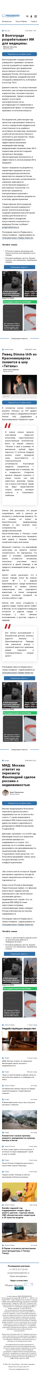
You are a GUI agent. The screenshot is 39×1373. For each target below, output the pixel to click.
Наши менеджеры (18, 1276)
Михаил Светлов (10, 47)
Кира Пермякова (17, 792)
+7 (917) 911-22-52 (18, 1269)
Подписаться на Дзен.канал (19, 54)
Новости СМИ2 (8, 298)
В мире (7, 760)
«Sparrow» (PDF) (24, 1358)
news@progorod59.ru (29, 1306)
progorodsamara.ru (10, 227)
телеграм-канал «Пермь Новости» (17, 238)
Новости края (9, 349)
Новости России (10, 1146)
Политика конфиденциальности (19, 1369)
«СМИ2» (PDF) (14, 1358)
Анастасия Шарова (11, 370)
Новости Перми (10, 1025)
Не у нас (7, 30)
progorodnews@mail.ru (18, 1273)
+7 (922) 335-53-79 (25, 1308)
